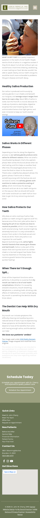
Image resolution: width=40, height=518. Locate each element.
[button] (35, 7)
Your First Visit (8, 441)
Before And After (8, 432)
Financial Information (10, 437)
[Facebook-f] (4, 461)
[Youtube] (11, 461)
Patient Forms (7, 439)
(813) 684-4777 (8, 456)
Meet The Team (8, 418)
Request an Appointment (12, 423)
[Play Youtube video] (20, 126)
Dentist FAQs (7, 434)
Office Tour (6, 420)
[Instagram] (8, 461)
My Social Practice (24, 509)
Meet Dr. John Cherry (10, 415)
